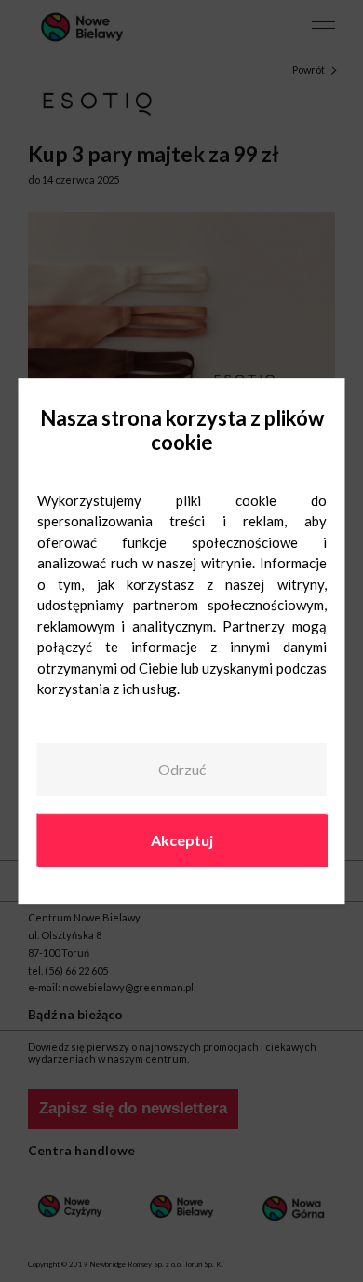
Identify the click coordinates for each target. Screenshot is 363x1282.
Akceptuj (182, 840)
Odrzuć (182, 770)
